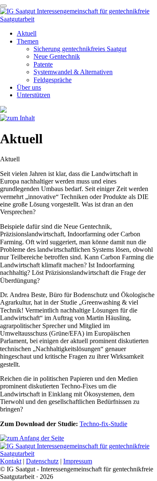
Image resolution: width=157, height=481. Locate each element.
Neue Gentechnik (56, 56)
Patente (43, 64)
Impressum (77, 461)
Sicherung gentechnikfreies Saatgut (79, 48)
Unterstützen (33, 94)
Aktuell (26, 33)
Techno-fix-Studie (103, 423)
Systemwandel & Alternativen (73, 71)
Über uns (29, 87)
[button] (3, 6)
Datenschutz (42, 461)
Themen (28, 41)
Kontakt (10, 461)
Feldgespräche (52, 79)
